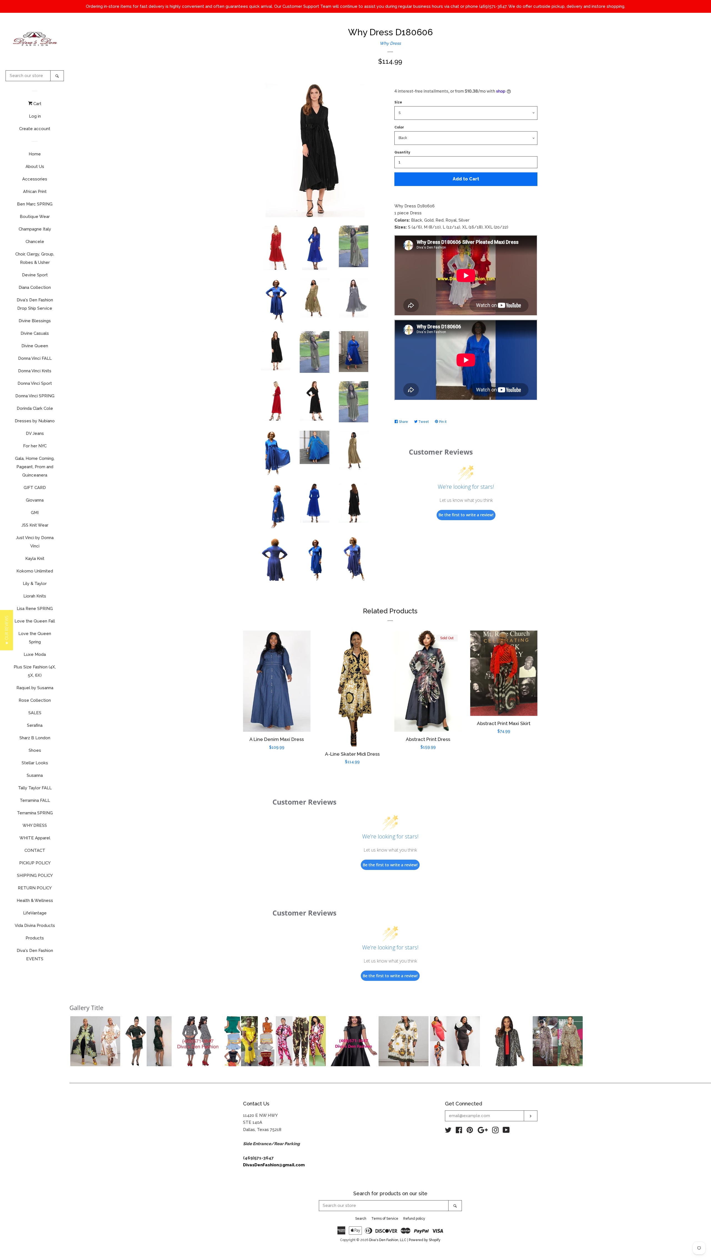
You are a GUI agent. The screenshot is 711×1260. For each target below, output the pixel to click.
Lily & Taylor (35, 583)
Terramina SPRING (35, 812)
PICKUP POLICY (35, 862)
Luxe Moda (35, 654)
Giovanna (35, 500)
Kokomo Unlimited (34, 571)
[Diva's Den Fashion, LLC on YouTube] (506, 1131)
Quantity (402, 152)
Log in (35, 116)
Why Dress (390, 43)
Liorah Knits (34, 596)
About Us (35, 166)
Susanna (35, 775)
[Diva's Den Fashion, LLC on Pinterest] (469, 1131)
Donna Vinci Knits (34, 370)
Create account (34, 128)
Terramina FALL (35, 800)
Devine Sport (35, 274)
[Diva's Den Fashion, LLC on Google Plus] (482, 1131)
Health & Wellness (35, 900)
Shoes (35, 750)
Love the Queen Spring (34, 637)
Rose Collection (35, 700)
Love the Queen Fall (34, 621)
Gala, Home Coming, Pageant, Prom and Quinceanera (34, 467)
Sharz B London (34, 737)
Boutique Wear (35, 216)
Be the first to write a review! (466, 514)
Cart (36, 103)
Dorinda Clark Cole (35, 408)
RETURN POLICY (35, 888)
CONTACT (34, 850)
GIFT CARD (35, 487)
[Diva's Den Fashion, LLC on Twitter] (448, 1131)
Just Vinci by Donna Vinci (35, 542)
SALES (34, 712)
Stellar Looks (35, 762)
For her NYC (35, 445)
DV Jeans (35, 433)
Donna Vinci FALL (35, 358)
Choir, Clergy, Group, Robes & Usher (34, 258)
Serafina (34, 725)
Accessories (34, 179)
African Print (35, 191)
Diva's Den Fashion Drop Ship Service (35, 304)
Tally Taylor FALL (35, 787)
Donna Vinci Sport (34, 383)
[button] (95, 1041)
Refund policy (414, 1219)
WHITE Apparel (34, 837)
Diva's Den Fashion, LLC (387, 1240)
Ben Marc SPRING (34, 204)
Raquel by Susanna (34, 687)
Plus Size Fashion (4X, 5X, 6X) (35, 671)
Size (398, 102)
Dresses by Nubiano (35, 420)
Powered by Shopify (424, 1240)
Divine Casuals (35, 333)
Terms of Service (384, 1219)
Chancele (35, 241)
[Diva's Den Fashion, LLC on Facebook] (458, 1131)
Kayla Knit (34, 558)
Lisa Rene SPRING (35, 608)
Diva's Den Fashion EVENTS (35, 954)
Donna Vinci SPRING (34, 395)
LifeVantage (35, 913)
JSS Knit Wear (34, 525)
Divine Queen (34, 345)
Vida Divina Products (35, 925)
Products (35, 938)
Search (360, 1219)
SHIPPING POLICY (35, 875)
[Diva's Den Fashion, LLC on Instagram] (495, 1131)
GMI (35, 512)
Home (35, 154)
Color (399, 127)
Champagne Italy (35, 229)
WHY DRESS (34, 825)
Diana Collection (35, 287)
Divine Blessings (35, 320)
